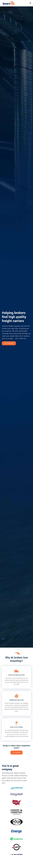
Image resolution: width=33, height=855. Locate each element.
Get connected (9, 343)
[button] (30, 3)
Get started (16, 752)
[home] (8, 3)
